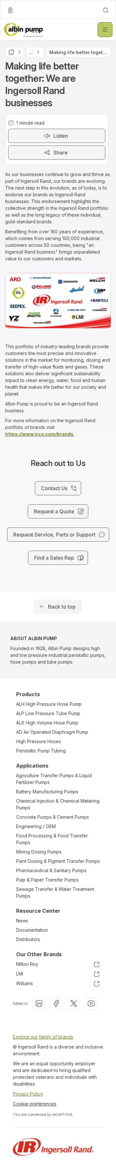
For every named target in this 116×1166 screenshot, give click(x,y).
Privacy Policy (28, 1093)
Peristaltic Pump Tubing (41, 750)
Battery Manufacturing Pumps (47, 791)
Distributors (28, 939)
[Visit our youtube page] (91, 1003)
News (22, 920)
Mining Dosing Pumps (39, 851)
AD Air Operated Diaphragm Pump (52, 732)
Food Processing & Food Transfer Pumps (52, 839)
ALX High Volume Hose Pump (47, 722)
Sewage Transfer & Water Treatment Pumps (55, 892)
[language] (10, 10)
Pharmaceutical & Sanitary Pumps (51, 870)
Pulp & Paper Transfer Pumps (47, 879)
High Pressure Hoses (38, 741)
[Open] (105, 29)
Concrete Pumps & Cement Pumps (52, 817)
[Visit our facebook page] (56, 1003)
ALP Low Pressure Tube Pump (48, 713)
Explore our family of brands (43, 1037)
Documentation (32, 930)
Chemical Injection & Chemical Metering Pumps (58, 804)
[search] (105, 10)
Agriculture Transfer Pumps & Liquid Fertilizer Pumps (54, 779)
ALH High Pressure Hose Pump (49, 704)
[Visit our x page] (74, 1003)
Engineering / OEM (36, 826)
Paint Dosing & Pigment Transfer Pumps (58, 861)
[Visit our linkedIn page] (39, 1003)
